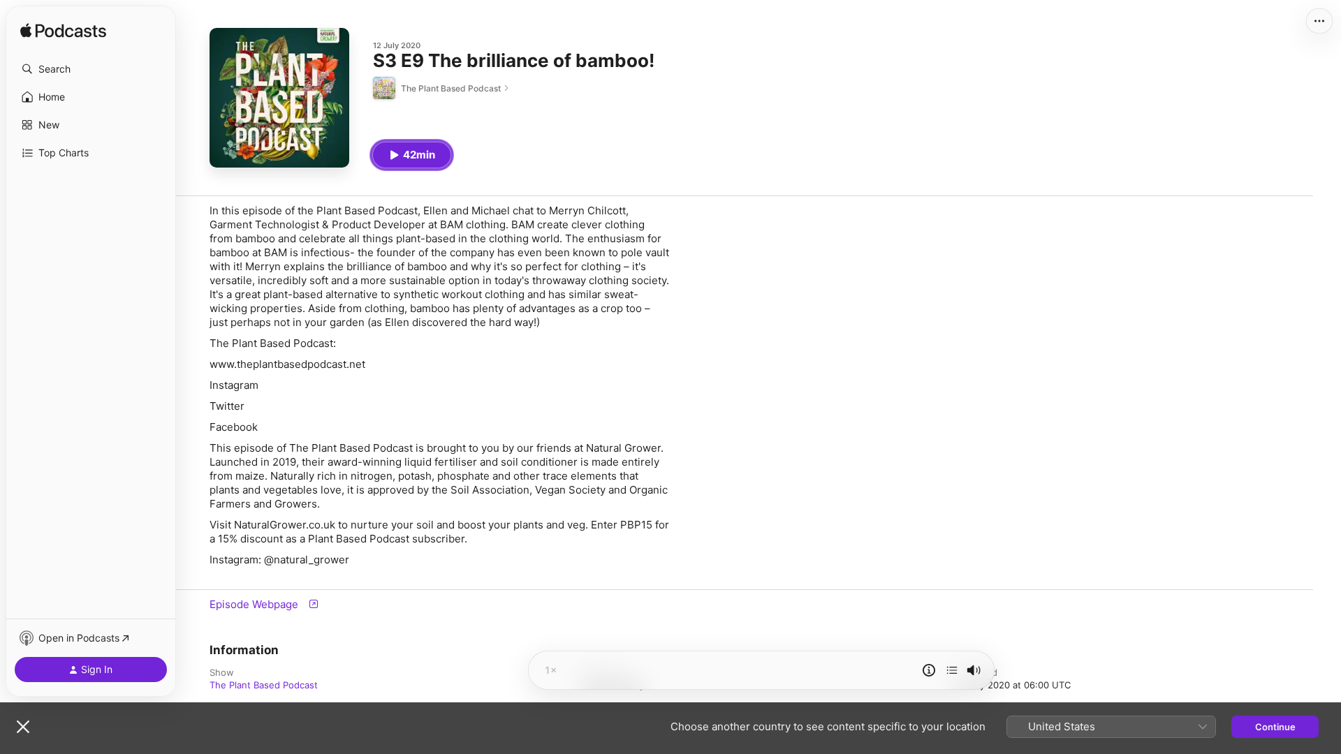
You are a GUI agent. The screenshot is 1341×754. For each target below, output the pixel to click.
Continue (1275, 726)
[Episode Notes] (929, 670)
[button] (90, 69)
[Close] (23, 726)
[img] (63, 31)
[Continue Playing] (952, 670)
